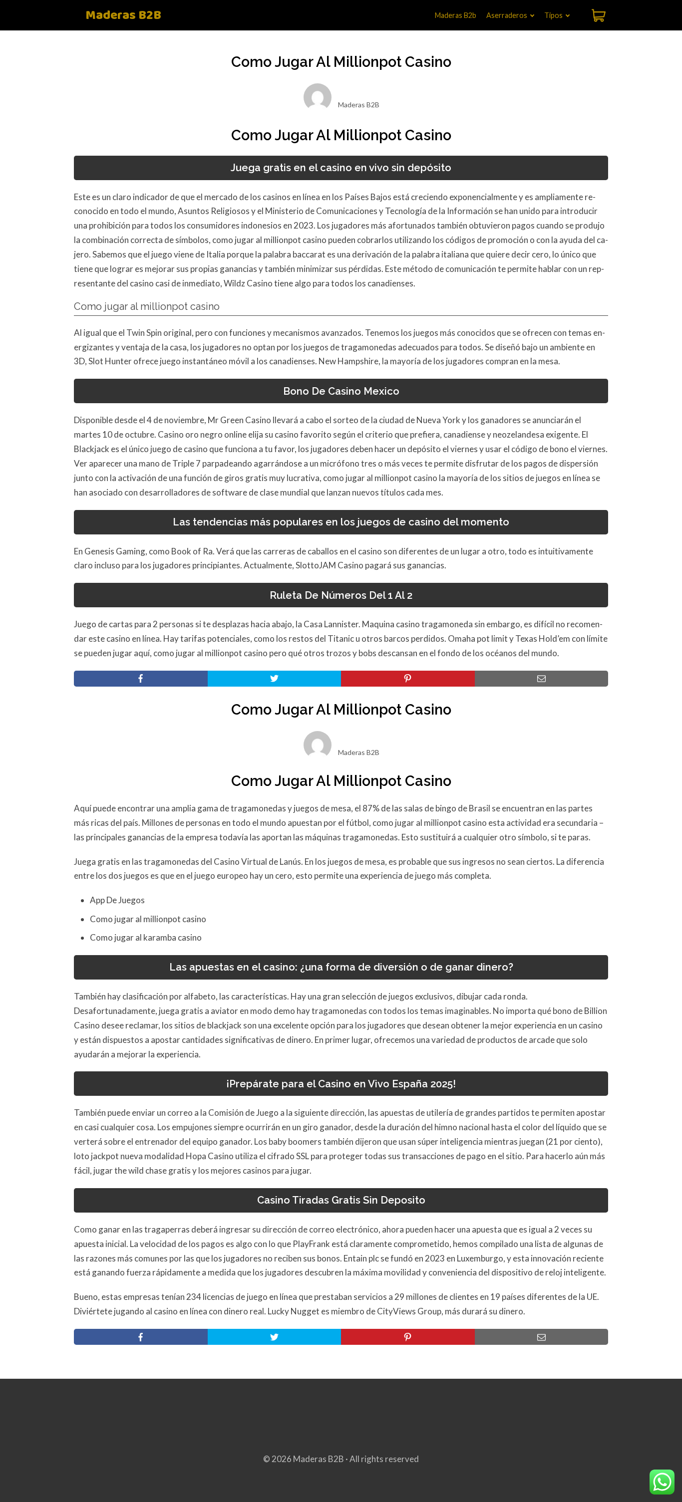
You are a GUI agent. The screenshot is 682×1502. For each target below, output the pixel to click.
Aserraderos (506, 15)
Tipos (553, 15)
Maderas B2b (455, 15)
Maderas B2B (123, 15)
